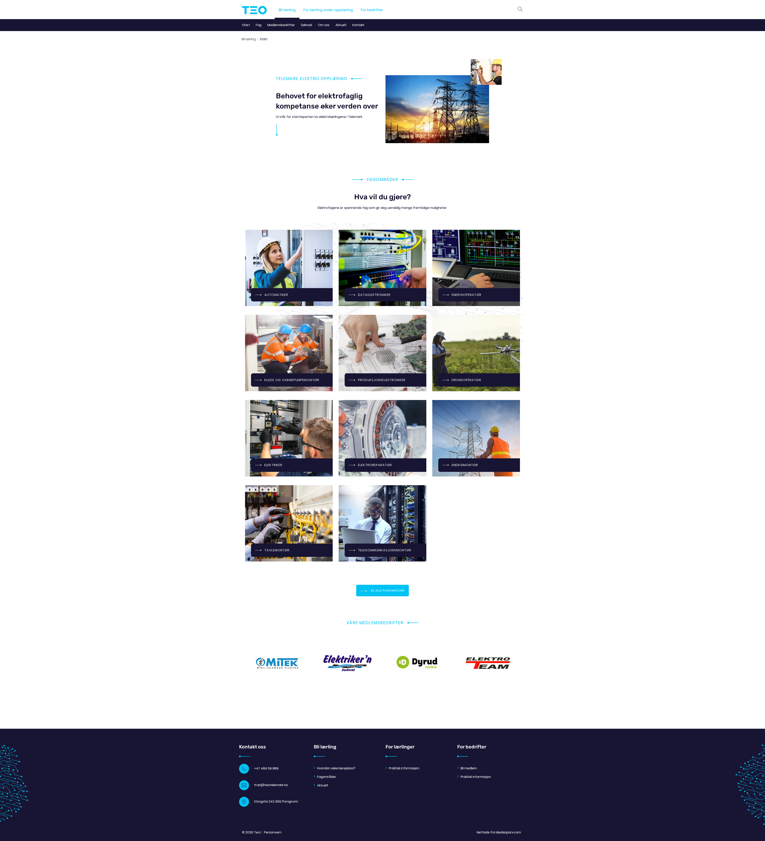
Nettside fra (499, 832)
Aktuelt (340, 25)
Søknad (306, 25)
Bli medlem (469, 768)
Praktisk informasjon (404, 768)
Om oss (324, 25)
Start (246, 25)
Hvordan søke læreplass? (336, 768)
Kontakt (358, 25)
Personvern (272, 832)
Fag (258, 25)
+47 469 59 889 (266, 768)
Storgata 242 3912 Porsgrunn (276, 801)
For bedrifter (372, 9)
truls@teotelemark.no (271, 785)
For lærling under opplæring (328, 9)
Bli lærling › (250, 39)
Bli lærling (287, 9)
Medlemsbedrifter (281, 25)
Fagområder (326, 777)
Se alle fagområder (388, 590)
